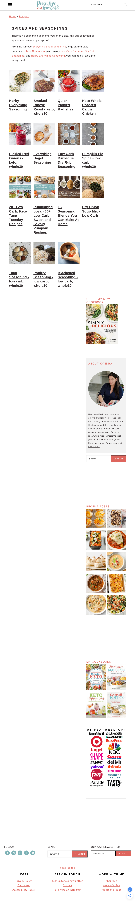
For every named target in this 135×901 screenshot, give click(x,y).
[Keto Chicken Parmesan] (116, 549)
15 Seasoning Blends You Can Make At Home (68, 215)
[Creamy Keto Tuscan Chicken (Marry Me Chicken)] (96, 614)
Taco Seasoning (35, 51)
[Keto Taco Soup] (116, 570)
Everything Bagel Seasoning (49, 46)
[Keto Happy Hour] (96, 717)
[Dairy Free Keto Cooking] (96, 689)
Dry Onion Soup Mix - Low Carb (91, 211)
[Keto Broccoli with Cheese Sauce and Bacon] (116, 614)
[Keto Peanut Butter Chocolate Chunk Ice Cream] (116, 527)
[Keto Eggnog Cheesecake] (96, 570)
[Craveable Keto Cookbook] (116, 717)
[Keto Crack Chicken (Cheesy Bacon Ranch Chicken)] (116, 592)
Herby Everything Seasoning (48, 55)
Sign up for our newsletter (67, 880)
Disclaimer (23, 885)
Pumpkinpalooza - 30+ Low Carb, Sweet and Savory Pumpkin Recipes (43, 219)
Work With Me (111, 885)
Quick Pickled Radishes (65, 105)
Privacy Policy (23, 880)
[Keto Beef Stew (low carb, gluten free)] (96, 592)
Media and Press (111, 889)
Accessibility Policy (23, 889)
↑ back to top (67, 867)
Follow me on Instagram (67, 889)
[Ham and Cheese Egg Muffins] (96, 527)
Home (12, 16)
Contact (67, 885)
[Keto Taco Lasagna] (96, 549)
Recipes (24, 16)
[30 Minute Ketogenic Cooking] (116, 689)
